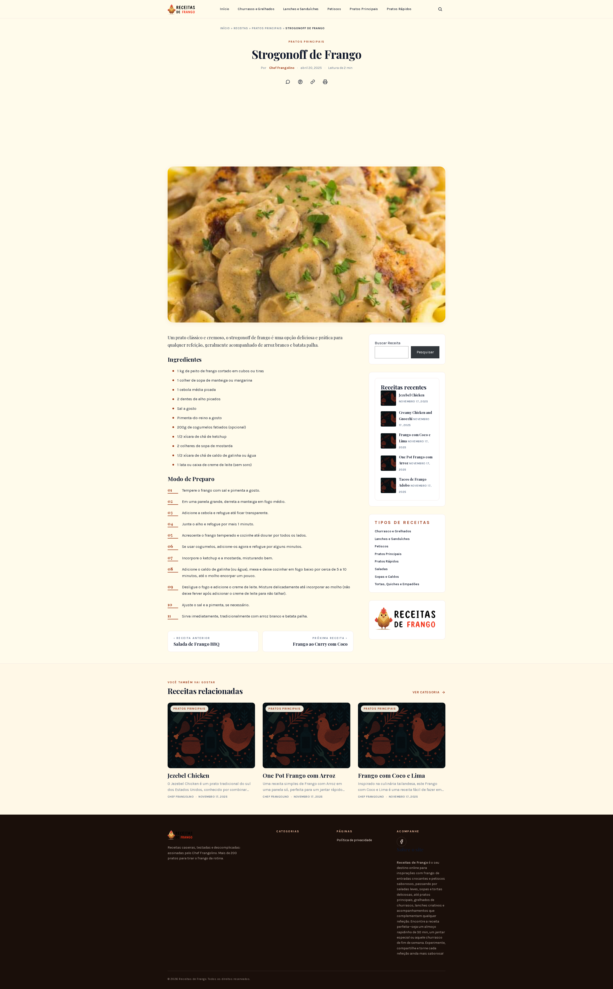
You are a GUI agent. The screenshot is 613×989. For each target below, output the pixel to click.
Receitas (241, 28)
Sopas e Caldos (387, 577)
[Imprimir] (325, 82)
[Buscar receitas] (440, 9)
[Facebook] (401, 841)
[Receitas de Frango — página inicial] (182, 9)
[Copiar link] (312, 82)
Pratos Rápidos (399, 9)
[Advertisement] (306, 130)
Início (224, 9)
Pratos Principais (364, 9)
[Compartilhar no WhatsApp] (288, 82)
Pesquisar (425, 352)
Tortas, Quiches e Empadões (397, 584)
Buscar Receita (387, 343)
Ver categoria (426, 692)
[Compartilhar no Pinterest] (300, 82)
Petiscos (334, 9)
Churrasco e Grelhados (256, 9)
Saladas (381, 569)
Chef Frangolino (281, 68)
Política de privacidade (354, 840)
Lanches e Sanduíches (301, 9)
